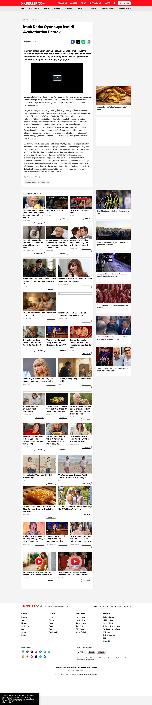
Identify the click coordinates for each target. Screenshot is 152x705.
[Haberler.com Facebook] (27, 652)
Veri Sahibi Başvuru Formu (111, 629)
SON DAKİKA (34, 8)
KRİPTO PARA (95, 3)
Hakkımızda (97, 606)
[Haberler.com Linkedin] (40, 652)
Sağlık (51, 617)
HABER (107, 3)
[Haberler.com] (31, 606)
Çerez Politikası (108, 623)
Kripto (23, 629)
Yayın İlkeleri (127, 606)
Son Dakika (25, 626)
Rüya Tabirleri (80, 629)
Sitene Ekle (107, 641)
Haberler (24, 613)
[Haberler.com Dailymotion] (44, 657)
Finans (51, 623)
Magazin (24, 623)
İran (48, 182)
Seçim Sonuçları (81, 623)
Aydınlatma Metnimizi (18, 701)
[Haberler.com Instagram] (36, 652)
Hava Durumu (80, 617)
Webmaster (107, 632)
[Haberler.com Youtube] (31, 657)
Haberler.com (80, 613)
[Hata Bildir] (72, 674)
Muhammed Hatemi (30, 182)
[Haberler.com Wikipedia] (27, 657)
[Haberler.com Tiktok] (36, 657)
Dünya (23, 635)
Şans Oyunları (80, 626)
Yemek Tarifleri (81, 632)
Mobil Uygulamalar (109, 635)
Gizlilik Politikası (108, 620)
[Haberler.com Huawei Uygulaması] (101, 652)
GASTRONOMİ (125, 8)
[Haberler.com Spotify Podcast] (49, 652)
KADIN (46, 8)
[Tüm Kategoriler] (22, 8)
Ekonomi (24, 617)
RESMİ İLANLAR (108, 8)
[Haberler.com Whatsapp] (44, 652)
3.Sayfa (23, 632)
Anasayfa (24, 20)
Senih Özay (41, 182)
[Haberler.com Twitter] (31, 652)
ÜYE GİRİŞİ (125, 3)
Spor (23, 620)
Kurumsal (106, 613)
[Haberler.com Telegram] (40, 657)
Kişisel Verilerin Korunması (111, 626)
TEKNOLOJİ (81, 8)
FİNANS (57, 8)
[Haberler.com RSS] (23, 657)
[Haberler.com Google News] (23, 652)
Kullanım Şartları (108, 617)
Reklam (105, 606)
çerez (3, 697)
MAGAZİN (74, 3)
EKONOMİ (62, 3)
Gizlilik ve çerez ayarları (61, 674)
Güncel (33, 20)
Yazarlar (51, 629)
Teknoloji (51, 620)
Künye (119, 606)
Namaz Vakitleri (81, 620)
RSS (104, 638)
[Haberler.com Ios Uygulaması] (81, 652)
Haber (69, 670)
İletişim (112, 606)
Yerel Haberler (53, 632)
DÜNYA (94, 8)
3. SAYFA (68, 8)
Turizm (51, 626)
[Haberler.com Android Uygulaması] (91, 652)
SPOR (83, 3)
